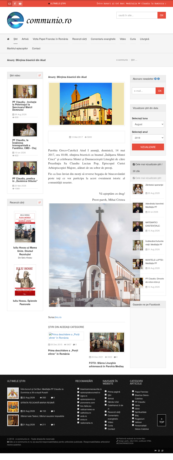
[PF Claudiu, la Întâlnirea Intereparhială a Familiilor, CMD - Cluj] (25, 129)
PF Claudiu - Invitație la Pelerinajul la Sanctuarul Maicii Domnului (24, 106)
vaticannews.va (87, 409)
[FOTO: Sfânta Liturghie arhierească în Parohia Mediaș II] (107, 341)
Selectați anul (140, 131)
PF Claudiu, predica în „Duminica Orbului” (25, 179)
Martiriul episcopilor (17, 48)
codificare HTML (145, 441)
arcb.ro (83, 416)
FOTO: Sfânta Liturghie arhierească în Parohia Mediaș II (106, 366)
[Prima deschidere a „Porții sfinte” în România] (66, 335)
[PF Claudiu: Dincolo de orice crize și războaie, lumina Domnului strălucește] (140, 282)
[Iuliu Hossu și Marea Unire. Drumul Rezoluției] (25, 226)
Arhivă (25, 39)
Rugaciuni (139, 418)
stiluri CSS (134, 441)
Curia (133, 39)
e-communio (122, 59)
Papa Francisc (141, 391)
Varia (137, 405)
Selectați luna (140, 118)
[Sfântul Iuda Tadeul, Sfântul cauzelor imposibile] (15, 420)
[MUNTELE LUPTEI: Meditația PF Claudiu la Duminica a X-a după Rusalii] (140, 263)
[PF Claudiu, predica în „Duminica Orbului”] (25, 167)
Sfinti (137, 408)
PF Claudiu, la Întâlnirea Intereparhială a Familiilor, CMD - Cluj (24, 144)
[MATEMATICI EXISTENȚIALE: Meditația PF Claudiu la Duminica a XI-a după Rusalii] (140, 226)
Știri (16, 39)
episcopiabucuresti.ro (90, 392)
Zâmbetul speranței (154, 184)
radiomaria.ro (86, 422)
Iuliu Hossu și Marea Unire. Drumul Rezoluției (25, 251)
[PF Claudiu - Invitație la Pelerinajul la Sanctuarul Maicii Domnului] (25, 91)
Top (161, 422)
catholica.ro (85, 412)
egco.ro (83, 395)
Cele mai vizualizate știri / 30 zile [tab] (148, 168)
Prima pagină (114, 391)
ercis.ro (83, 419)
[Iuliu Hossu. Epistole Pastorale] (25, 280)
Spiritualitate (140, 412)
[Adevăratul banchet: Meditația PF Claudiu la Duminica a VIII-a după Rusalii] (140, 207)
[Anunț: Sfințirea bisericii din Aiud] (86, 103)
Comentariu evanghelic (103, 39)
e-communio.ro (22, 438)
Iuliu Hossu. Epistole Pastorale (25, 302)
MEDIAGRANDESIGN (124, 443)
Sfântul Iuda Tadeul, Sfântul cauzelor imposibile (42, 416)
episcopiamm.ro (87, 399)
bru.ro (58, 317)
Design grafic (124, 441)
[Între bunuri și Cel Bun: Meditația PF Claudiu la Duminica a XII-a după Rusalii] (15, 393)
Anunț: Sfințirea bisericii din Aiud (67, 77)
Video (123, 39)
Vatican (138, 422)
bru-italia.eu (85, 405)
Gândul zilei (113, 401)
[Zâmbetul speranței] (140, 188)
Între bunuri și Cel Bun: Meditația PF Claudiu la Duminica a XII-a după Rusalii (42, 391)
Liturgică (144, 39)
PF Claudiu (140, 401)
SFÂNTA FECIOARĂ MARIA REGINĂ (37, 402)
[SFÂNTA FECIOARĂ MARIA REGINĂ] (15, 406)
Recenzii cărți (79, 39)
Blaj (137, 415)
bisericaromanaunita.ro (91, 389)
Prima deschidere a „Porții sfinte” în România (63, 352)
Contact (36, 48)
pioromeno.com (87, 402)
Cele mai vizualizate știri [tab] (148, 178)
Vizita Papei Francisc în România (50, 39)
